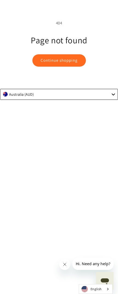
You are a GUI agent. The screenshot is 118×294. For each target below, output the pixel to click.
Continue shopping (59, 60)
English (96, 289)
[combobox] (59, 94)
